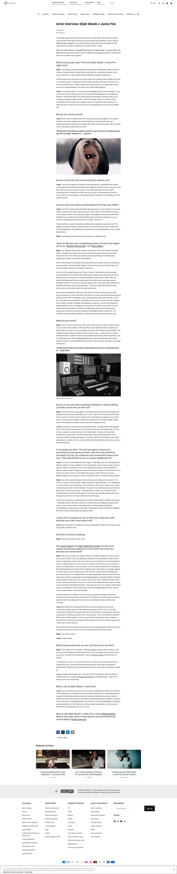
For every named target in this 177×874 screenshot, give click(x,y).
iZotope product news (116, 14)
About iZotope (26, 808)
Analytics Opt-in (27, 853)
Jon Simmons (60, 30)
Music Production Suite (75, 837)
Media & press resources (30, 822)
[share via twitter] (63, 732)
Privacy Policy (19, 872)
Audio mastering (58, 14)
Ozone (70, 812)
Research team (27, 819)
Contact (24, 812)
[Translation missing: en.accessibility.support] (163, 3)
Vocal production (96, 833)
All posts (46, 14)
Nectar (70, 819)
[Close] (174, 870)
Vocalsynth (71, 822)
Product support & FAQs (52, 837)
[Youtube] (121, 821)
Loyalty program (50, 826)
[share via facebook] (58, 732)
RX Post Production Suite (76, 840)
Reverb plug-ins (73, 844)
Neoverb (70, 829)
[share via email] (72, 732)
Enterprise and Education (30, 826)
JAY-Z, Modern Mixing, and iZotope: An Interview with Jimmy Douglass (88, 773)
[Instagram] (118, 821)
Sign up (149, 808)
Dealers (47, 833)
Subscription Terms (28, 846)
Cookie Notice (26, 829)
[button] (38, 14)
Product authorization (52, 808)
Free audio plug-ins (51, 815)
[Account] (167, 3)
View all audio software (75, 847)
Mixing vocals (132, 14)
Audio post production (98, 815)
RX (69, 808)
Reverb (93, 829)
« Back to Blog (62, 738)
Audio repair (84, 14)
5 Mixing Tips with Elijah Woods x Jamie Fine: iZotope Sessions (124, 773)
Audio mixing (72, 14)
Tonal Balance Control (75, 833)
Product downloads (51, 819)
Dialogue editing (98, 14)
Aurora (70, 826)
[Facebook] (115, 821)
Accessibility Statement (29, 843)
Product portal (49, 822)
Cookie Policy (28, 872)
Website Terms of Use (9, 872)
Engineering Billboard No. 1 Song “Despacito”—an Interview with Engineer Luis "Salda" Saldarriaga (53, 774)
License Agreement (28, 839)
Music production (96, 826)
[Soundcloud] (124, 821)
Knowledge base (50, 812)
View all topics (95, 837)
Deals (47, 829)
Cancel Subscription (28, 850)
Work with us (26, 815)
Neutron (70, 815)
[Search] (159, 3)
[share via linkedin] (68, 732)
